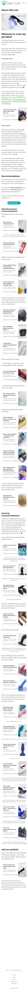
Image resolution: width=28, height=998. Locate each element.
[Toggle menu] (25, 3)
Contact (14, 975)
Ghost (16, 988)
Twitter (14, 977)
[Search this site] (23, 3)
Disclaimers (14, 983)
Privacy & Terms (14, 981)
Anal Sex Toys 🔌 (14, 203)
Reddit (14, 979)
